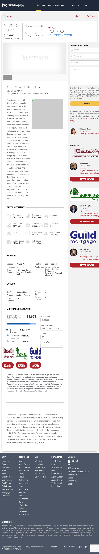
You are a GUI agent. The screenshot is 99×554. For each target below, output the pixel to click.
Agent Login (82, 547)
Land (49, 5)
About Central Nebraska (24, 491)
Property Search (5, 462)
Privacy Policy (69, 547)
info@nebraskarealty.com (78, 471)
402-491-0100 (73, 468)
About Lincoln (24, 467)
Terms (43, 334)
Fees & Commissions (57, 472)
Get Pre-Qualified (8, 365)
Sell (43, 5)
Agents (56, 5)
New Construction (7, 475)
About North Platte (23, 484)
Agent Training (57, 480)
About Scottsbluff (23, 497)
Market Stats (24, 515)
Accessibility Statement (11, 549)
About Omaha (24, 464)
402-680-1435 (84, 168)
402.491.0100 (84, 131)
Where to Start (57, 467)
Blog (20, 461)
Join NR (84, 5)
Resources (65, 5)
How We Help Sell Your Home (41, 475)
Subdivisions (7, 486)
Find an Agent (7, 489)
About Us (75, 5)
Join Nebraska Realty (57, 462)
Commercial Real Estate (7, 481)
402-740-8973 (84, 211)
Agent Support (57, 477)
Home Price (45, 317)
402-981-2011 (84, 254)
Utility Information (23, 503)
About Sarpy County (24, 472)
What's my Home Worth (40, 462)
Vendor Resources (23, 510)
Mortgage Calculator (6, 494)
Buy (38, 5)
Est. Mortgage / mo (59, 35)
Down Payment (46, 325)
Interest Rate (45, 342)
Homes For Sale (6, 469)
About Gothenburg (23, 478)
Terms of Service (88, 118)
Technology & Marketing (56, 484)
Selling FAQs (40, 467)
